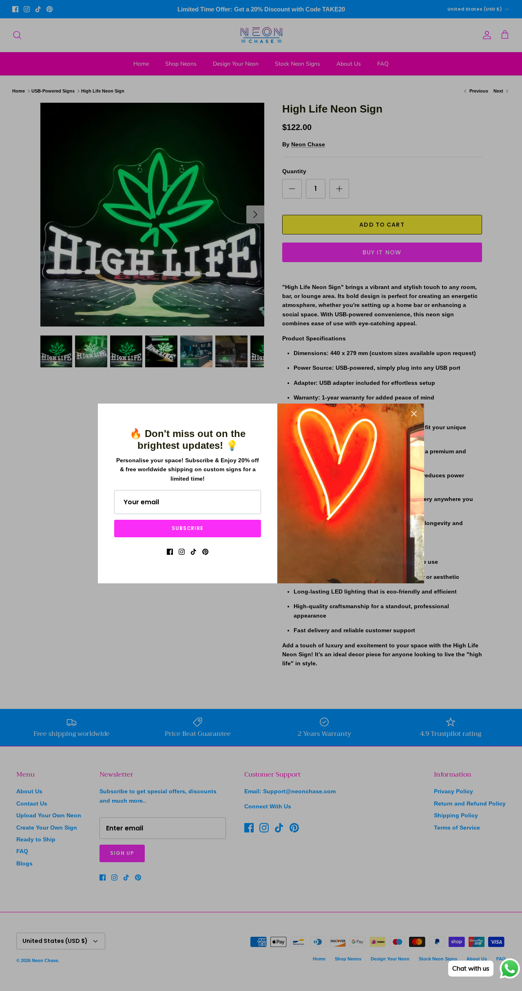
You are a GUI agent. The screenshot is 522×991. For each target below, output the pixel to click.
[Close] (414, 414)
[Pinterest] (205, 552)
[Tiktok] (193, 552)
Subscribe (188, 528)
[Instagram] (182, 552)
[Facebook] (170, 552)
